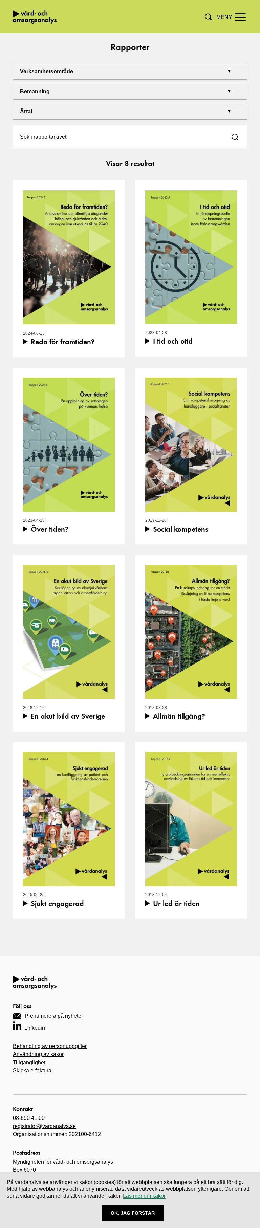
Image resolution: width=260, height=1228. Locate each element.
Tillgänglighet (29, 1062)
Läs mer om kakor (144, 1196)
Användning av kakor (38, 1054)
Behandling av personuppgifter (50, 1046)
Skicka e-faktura (32, 1070)
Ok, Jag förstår (133, 1213)
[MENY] (240, 16)
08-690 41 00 (29, 1118)
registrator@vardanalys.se (44, 1126)
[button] (208, 16)
